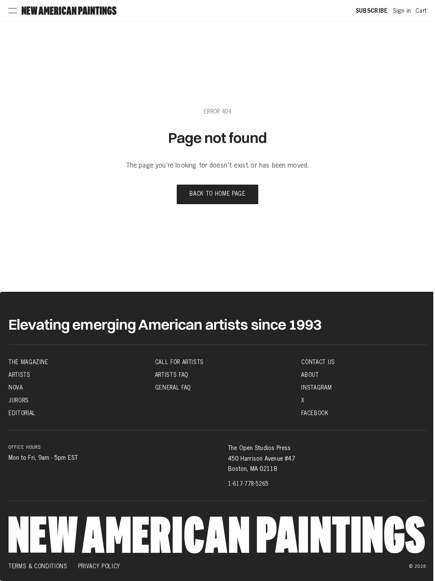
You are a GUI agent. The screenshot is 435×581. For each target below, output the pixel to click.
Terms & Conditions (38, 566)
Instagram (316, 387)
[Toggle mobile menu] (12, 10)
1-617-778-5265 (248, 483)
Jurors (18, 400)
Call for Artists (179, 362)
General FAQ (173, 387)
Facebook (314, 413)
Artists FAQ (171, 375)
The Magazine (28, 362)
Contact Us (318, 362)
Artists (19, 375)
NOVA (15, 387)
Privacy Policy (99, 566)
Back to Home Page (217, 194)
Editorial (22, 413)
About (310, 375)
